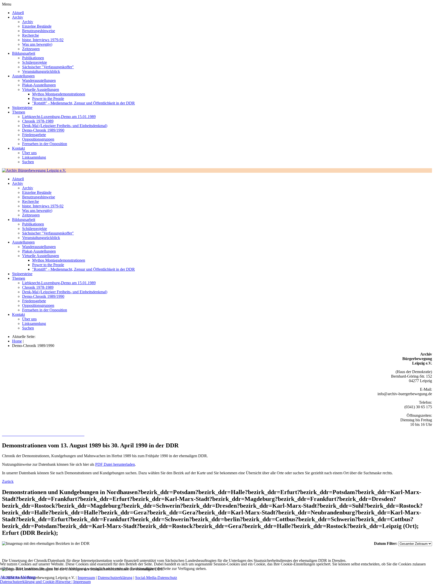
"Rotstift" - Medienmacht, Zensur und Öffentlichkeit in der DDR (83, 103)
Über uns (29, 153)
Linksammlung (34, 157)
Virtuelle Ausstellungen (40, 89)
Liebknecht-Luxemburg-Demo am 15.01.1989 (59, 116)
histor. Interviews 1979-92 (43, 40)
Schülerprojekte (34, 62)
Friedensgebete (34, 135)
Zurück (8, 481)
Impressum (82, 581)
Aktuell (18, 13)
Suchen (28, 162)
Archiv (17, 17)
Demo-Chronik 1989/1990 (43, 130)
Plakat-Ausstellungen (39, 85)
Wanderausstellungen (39, 80)
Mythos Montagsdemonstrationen (58, 94)
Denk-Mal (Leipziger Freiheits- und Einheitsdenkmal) (64, 126)
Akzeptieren (9, 577)
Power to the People (48, 98)
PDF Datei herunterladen (115, 464)
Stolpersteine (22, 107)
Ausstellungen (23, 76)
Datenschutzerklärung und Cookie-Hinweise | (36, 581)
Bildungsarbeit (23, 53)
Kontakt (18, 148)
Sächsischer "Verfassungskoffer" (48, 67)
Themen (18, 112)
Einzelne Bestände (36, 26)
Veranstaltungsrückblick (41, 71)
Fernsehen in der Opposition (44, 144)
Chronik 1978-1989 (37, 121)
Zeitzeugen (31, 49)
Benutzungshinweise (38, 31)
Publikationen (33, 58)
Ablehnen (28, 577)
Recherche (30, 35)
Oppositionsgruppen (38, 139)
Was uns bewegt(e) (37, 44)
